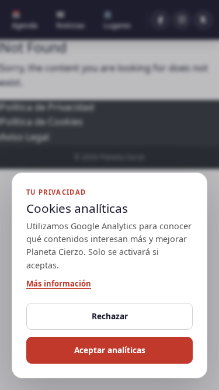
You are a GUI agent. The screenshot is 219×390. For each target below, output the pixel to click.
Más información (58, 283)
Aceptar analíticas (109, 350)
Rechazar (110, 316)
